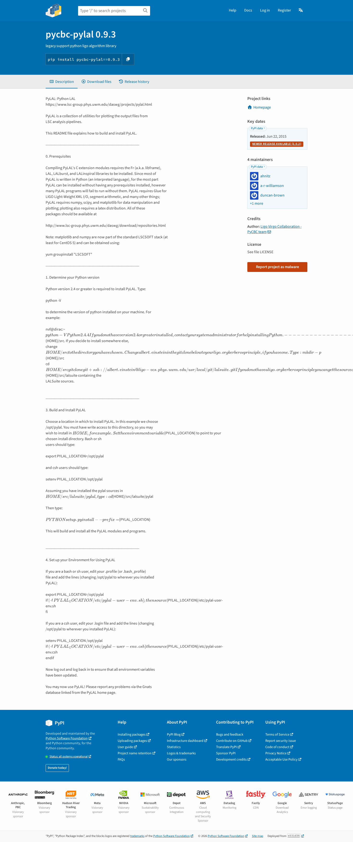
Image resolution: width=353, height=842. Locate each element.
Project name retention (135, 753)
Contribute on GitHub (232, 740)
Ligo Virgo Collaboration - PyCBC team (274, 229)
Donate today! (57, 768)
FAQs (121, 759)
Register (284, 10)
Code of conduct (277, 747)
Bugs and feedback (229, 734)
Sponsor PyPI (226, 753)
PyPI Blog (174, 734)
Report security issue (280, 740)
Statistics (174, 747)
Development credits (231, 759)
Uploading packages (132, 740)
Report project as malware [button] (277, 267)
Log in (265, 10)
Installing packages (132, 734)
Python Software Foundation (67, 738)
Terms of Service (277, 734)
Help (232, 10)
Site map (257, 836)
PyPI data (257, 128)
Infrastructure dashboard (185, 740)
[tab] (62, 81)
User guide (125, 747)
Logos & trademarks (181, 753)
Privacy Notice (275, 753)
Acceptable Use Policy (281, 759)
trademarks (137, 836)
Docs (248, 10)
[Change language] (301, 10)
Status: (68, 757)
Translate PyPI (226, 747)
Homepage (262, 107)
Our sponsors (176, 759)
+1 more (256, 203)
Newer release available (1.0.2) (276, 144)
